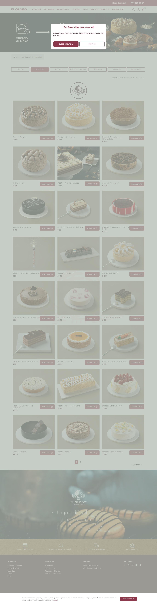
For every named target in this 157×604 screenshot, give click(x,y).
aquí (56, 600)
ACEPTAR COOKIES (128, 598)
